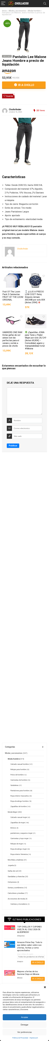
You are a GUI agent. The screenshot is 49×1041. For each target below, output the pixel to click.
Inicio (4, 11)
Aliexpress (21, 936)
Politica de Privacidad (20, 1038)
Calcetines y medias (16, 893)
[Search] (45, 3)
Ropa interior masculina (19, 796)
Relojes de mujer (16, 844)
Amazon (20, 962)
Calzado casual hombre (19, 764)
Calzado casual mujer (18, 817)
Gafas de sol (13, 871)
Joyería (11, 865)
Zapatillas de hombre (18, 806)
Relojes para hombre (18, 769)
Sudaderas (14, 785)
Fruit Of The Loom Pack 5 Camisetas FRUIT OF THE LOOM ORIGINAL (12, 295)
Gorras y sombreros (16, 887)
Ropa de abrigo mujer (18, 849)
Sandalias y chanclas (16, 876)
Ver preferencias (24, 1032)
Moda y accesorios (17, 11)
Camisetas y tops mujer (19, 838)
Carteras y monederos (18, 904)
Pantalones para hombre (19, 791)
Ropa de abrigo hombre (19, 801)
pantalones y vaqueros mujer (21, 833)
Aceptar (24, 1017)
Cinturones (12, 882)
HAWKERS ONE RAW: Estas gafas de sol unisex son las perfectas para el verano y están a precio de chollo (12, 339)
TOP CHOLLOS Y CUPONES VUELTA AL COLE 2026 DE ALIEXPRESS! (29, 929)
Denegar (24, 1025)
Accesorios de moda (16, 899)
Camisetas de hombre (18, 780)
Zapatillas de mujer (17, 823)
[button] (45, 987)
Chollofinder (15, 109)
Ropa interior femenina (19, 854)
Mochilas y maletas (15, 860)
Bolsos (13, 828)
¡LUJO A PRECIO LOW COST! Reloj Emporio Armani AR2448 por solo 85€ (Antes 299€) (35, 297)
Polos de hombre (16, 775)
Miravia (19, 978)
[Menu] (3, 3)
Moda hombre (34, 11)
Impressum (34, 1038)
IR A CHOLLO (26, 85)
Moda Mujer (12, 812)
